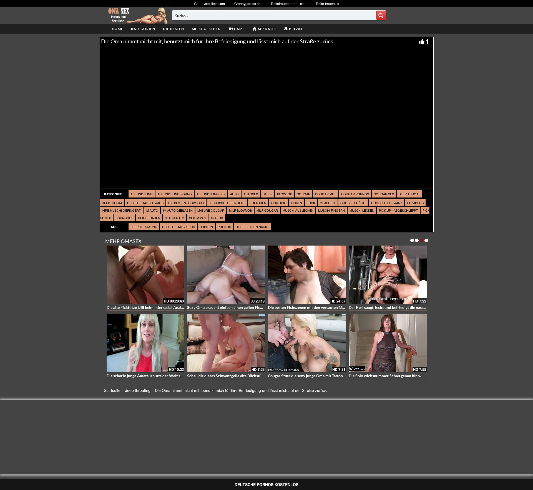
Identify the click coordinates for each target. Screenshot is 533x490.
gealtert (328, 203)
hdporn (206, 226)
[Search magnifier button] (381, 15)
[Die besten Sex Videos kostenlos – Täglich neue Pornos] (137, 15)
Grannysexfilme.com (209, 3)
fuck (311, 203)
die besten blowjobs (186, 203)
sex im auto (174, 218)
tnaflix (216, 218)
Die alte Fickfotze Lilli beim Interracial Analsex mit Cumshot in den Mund (170, 307)
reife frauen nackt (252, 226)
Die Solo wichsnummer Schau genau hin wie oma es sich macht (403, 375)
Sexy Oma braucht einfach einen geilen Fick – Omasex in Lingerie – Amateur (252, 307)
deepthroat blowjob (145, 203)
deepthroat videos (178, 226)
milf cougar (267, 210)
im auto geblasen (178, 210)
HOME (117, 29)
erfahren (258, 203)
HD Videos (415, 203)
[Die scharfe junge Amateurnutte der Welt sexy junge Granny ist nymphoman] (146, 343)
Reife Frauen (149, 218)
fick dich (278, 203)
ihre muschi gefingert (121, 210)
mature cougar (210, 210)
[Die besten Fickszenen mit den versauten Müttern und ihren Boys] (307, 275)
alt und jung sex (211, 194)
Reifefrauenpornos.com (288, 3)
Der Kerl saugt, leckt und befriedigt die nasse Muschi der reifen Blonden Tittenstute (420, 307)
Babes (267, 194)
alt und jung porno (174, 194)
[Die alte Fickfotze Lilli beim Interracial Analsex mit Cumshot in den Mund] (146, 275)
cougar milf (325, 194)
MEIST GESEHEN (206, 29)
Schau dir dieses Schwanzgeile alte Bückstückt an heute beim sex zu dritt (249, 375)
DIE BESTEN (173, 29)
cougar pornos (355, 194)
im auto (151, 210)
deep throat (409, 194)
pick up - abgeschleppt (398, 210)
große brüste (353, 203)
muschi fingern (331, 210)
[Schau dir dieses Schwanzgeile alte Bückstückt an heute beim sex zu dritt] (226, 343)
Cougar (303, 194)
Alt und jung (141, 194)
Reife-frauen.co (327, 3)
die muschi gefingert (226, 203)
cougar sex (384, 194)
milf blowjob (240, 210)
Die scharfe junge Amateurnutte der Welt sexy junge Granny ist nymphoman (172, 375)
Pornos (224, 226)
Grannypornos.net (248, 3)
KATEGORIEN (143, 29)
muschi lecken (362, 210)
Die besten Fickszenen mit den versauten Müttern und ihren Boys (324, 307)
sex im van (197, 218)
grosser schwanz (386, 203)
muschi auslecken (298, 210)
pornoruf (124, 218)
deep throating (143, 226)
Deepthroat (112, 203)
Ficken (296, 203)
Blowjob (284, 194)
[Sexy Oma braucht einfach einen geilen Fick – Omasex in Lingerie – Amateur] (226, 275)
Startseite (112, 390)
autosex (250, 194)
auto (234, 194)
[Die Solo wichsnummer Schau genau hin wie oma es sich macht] (388, 343)
